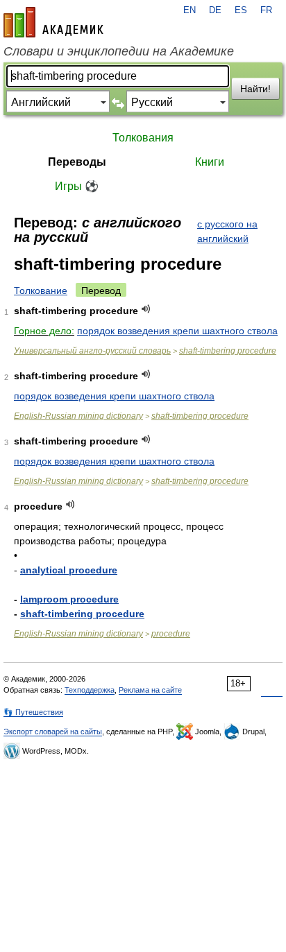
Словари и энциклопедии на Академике (118, 51)
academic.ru (53, 22)
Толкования (143, 138)
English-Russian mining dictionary (78, 416)
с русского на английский (227, 231)
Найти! (255, 88)
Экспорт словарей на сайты (52, 731)
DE (215, 10)
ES (241, 10)
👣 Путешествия (33, 712)
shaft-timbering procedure (227, 351)
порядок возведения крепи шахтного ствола (177, 330)
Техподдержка (90, 690)
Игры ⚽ (77, 186)
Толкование (40, 290)
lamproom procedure (69, 599)
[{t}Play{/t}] (146, 309)
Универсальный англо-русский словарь (92, 351)
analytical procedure (68, 569)
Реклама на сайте (150, 690)
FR (266, 10)
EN (189, 10)
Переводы (77, 162)
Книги (209, 162)
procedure (170, 634)
